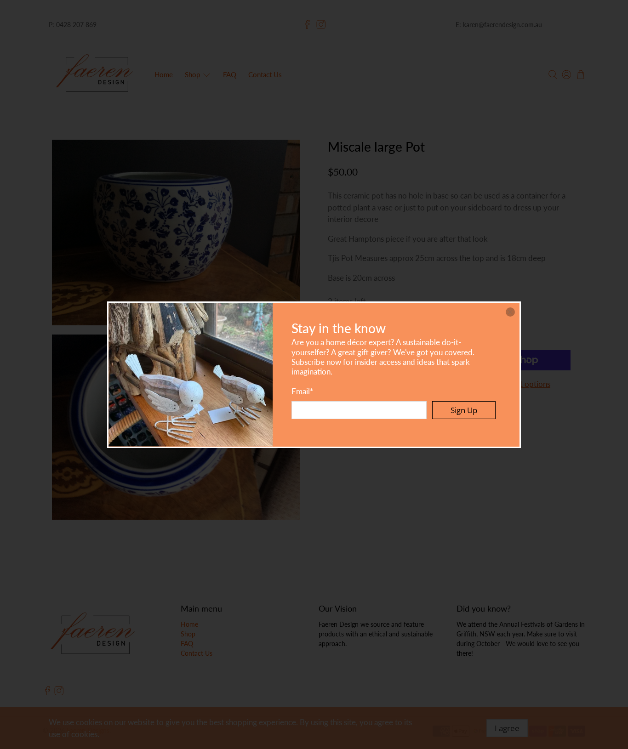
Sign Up (464, 410)
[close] (510, 312)
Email (302, 391)
